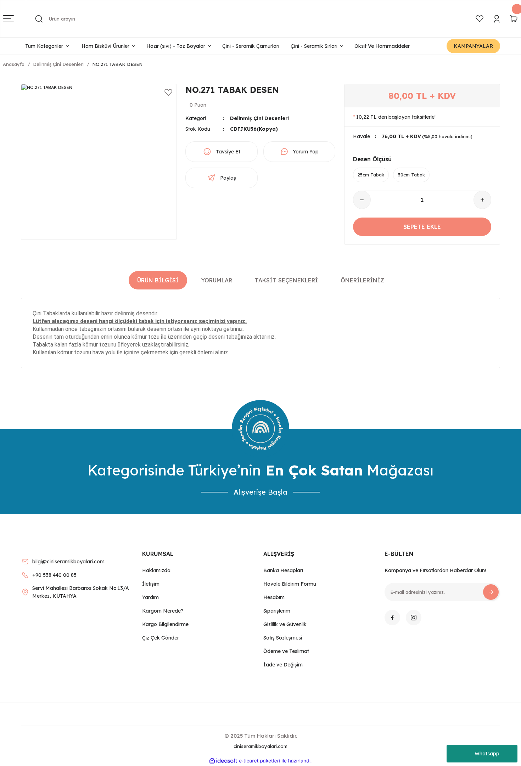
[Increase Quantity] (482, 200)
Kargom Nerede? (163, 611)
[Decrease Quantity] (362, 200)
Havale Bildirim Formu (289, 584)
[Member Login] (496, 19)
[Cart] (513, 19)
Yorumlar (216, 280)
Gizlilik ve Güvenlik (285, 624)
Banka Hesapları (283, 570)
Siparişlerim (276, 611)
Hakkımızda (156, 570)
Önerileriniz (362, 280)
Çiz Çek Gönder (160, 638)
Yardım (150, 597)
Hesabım (274, 597)
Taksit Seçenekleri (286, 280)
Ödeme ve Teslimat (286, 651)
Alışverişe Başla (260, 492)
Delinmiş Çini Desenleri (259, 118)
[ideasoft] (223, 760)
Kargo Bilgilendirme (165, 624)
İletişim (150, 584)
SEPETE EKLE (422, 226)
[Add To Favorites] (168, 92)
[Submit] (491, 592)
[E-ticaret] (259, 761)
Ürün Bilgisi (158, 280)
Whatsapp (487, 753)
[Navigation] (14, 18)
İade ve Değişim (283, 664)
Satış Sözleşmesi (282, 638)
